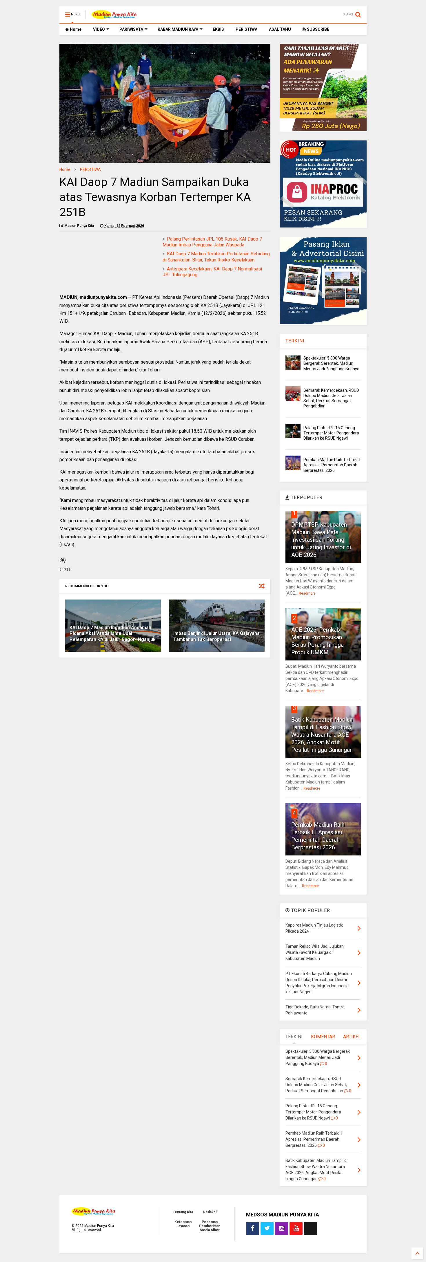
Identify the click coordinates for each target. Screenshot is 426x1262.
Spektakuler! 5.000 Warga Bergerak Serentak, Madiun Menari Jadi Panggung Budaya (331, 363)
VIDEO (99, 29)
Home (75, 29)
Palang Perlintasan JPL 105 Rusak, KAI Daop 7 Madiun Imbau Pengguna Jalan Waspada (212, 242)
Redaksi (209, 1212)
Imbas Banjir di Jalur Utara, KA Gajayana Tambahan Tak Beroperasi (216, 636)
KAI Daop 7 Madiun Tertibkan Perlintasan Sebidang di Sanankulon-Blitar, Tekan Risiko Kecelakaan (216, 257)
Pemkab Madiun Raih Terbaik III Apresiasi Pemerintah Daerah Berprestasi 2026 (331, 464)
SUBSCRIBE (317, 29)
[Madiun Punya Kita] (114, 16)
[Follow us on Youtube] (296, 1228)
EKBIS (218, 29)
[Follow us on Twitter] (267, 1228)
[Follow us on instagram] (281, 1228)
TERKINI (295, 341)
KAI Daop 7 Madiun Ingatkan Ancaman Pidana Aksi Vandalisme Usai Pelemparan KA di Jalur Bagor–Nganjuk (113, 633)
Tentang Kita (183, 1212)
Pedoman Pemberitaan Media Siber (209, 1226)
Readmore (307, 593)
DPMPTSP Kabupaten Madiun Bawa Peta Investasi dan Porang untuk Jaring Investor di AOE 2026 (321, 539)
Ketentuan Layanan (183, 1224)
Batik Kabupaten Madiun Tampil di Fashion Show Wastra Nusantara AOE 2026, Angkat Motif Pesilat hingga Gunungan (322, 734)
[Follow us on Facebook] (252, 1228)
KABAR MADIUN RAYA (178, 29)
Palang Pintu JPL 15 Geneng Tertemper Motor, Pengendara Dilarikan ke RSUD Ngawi (331, 432)
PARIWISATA (131, 29)
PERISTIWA (246, 29)
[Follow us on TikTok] (310, 1228)
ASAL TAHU (280, 29)
